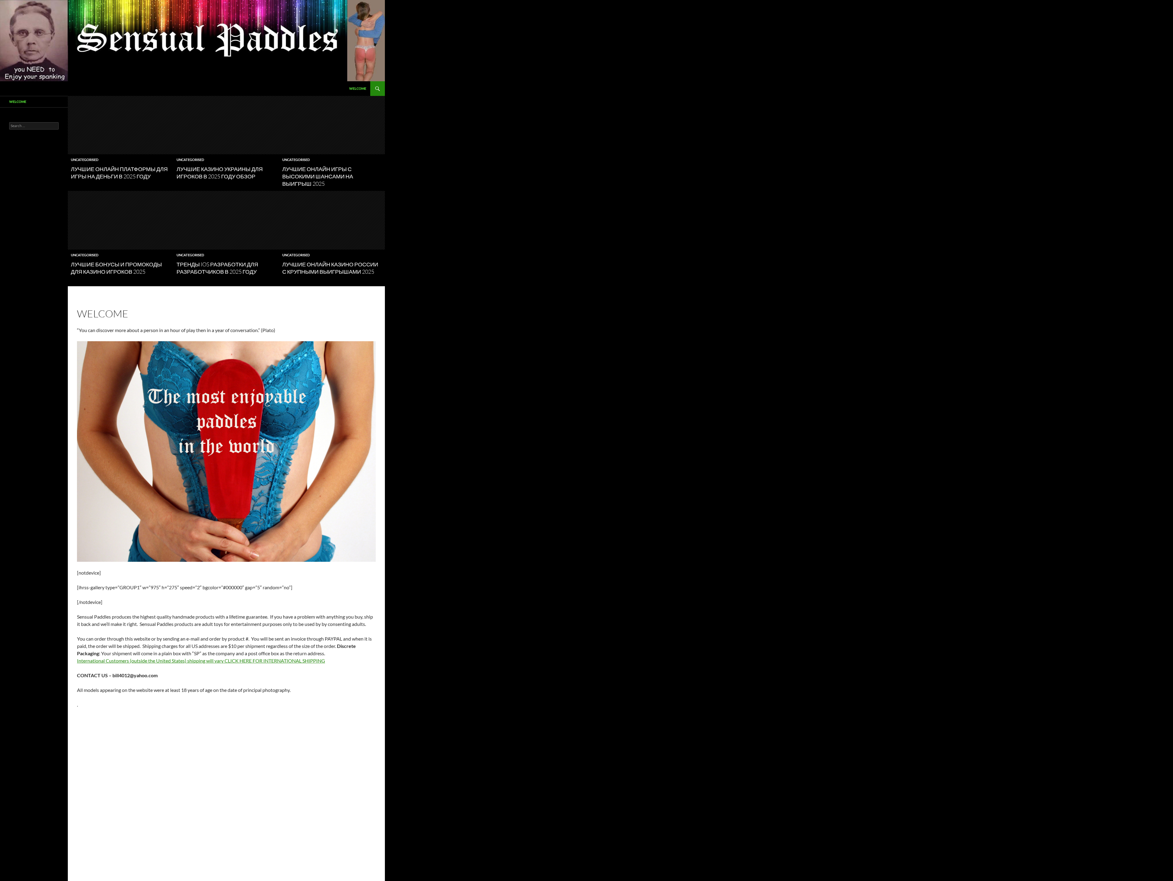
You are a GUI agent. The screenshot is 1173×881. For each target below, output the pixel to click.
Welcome (357, 88)
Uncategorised (84, 160)
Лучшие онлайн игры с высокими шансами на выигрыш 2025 (317, 176)
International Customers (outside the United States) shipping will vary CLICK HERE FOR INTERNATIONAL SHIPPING (201, 660)
